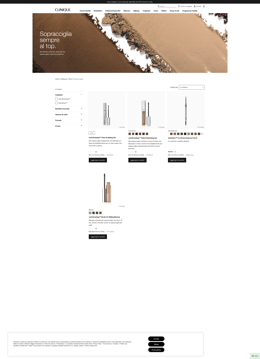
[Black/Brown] (93, 213)
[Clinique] (62, 10)
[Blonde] (90, 213)
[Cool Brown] (129, 134)
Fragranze (146, 11)
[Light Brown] (100, 213)
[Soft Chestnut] (195, 134)
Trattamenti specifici (112, 11)
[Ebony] (136, 134)
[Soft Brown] (147, 134)
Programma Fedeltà (189, 11)
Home (57, 79)
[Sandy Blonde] (133, 134)
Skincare (127, 11)
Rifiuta (156, 344)
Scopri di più (174, 11)
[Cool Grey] (178, 134)
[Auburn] (140, 134)
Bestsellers (98, 11)
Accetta (156, 339)
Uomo (156, 11)
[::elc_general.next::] (202, 134)
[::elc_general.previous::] (169, 134)
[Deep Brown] (181, 134)
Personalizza (156, 350)
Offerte (163, 11)
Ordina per (174, 87)
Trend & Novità (85, 11)
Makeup (136, 11)
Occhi (70, 79)
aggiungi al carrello (98, 160)
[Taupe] (174, 134)
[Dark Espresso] (143, 134)
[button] (255, 356)
